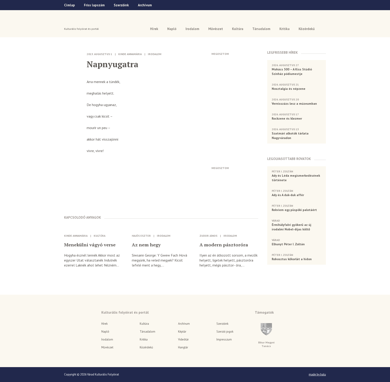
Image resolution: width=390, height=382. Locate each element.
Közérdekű (307, 29)
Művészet (215, 29)
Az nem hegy (146, 245)
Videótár (183, 339)
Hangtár (183, 347)
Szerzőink (121, 5)
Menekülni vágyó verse (90, 245)
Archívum (145, 5)
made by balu (317, 374)
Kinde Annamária (130, 54)
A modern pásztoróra (224, 245)
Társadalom (261, 29)
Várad (77, 22)
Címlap (69, 5)
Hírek (154, 29)
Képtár (182, 331)
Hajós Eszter (141, 235)
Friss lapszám (94, 5)
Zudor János (208, 235)
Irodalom (192, 29)
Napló (171, 29)
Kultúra (237, 29)
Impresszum (224, 339)
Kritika (284, 29)
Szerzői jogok (224, 331)
